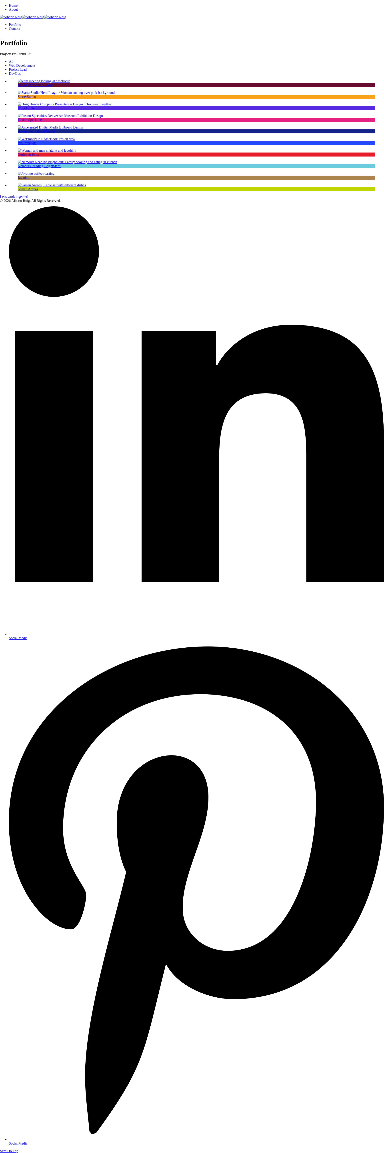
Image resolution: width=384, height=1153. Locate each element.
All (11, 61)
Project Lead (18, 69)
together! (22, 197)
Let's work (8, 197)
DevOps (15, 73)
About (13, 9)
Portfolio (15, 24)
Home (13, 5)
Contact (14, 28)
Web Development (22, 65)
